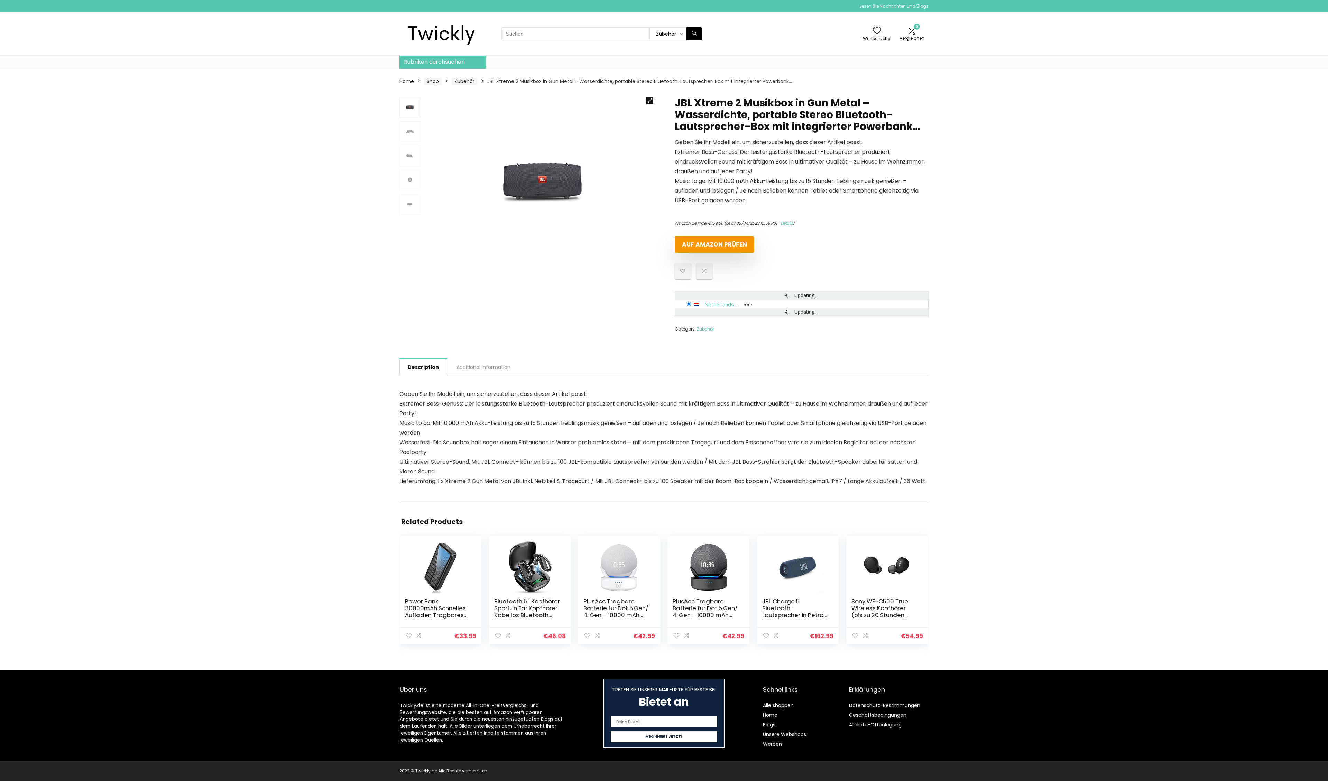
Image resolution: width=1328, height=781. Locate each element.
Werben (772, 744)
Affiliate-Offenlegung (875, 724)
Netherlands (719, 304)
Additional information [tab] (483, 367)
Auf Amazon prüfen (714, 244)
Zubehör (464, 81)
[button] (649, 100)
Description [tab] (423, 367)
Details (787, 223)
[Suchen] (694, 33)
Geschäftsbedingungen (877, 715)
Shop (433, 81)
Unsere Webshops (784, 734)
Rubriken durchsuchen (434, 62)
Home (406, 81)
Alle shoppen (778, 705)
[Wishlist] (877, 31)
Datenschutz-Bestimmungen (884, 705)
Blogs (769, 724)
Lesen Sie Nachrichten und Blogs (894, 6)
